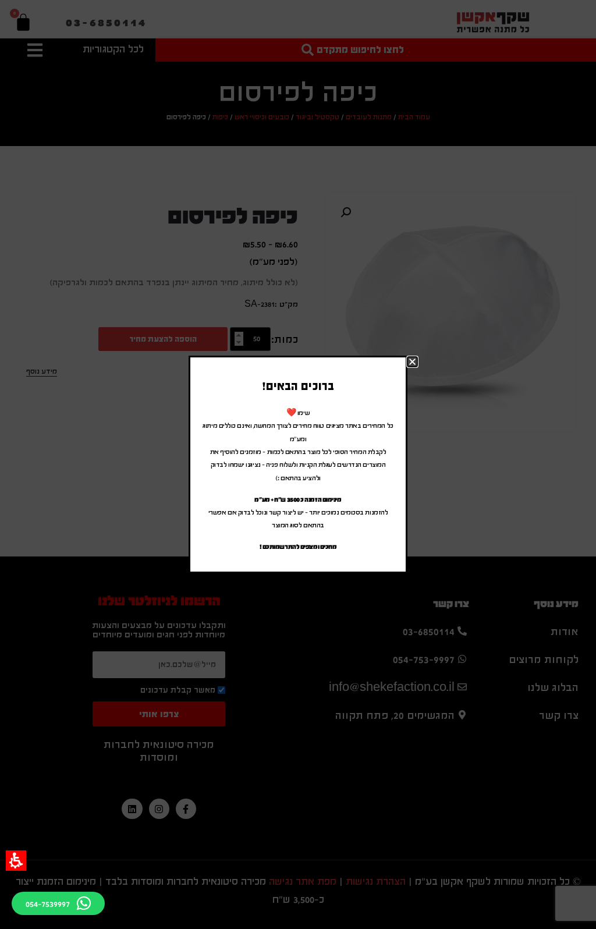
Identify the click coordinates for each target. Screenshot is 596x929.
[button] (16, 860)
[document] (298, 464)
